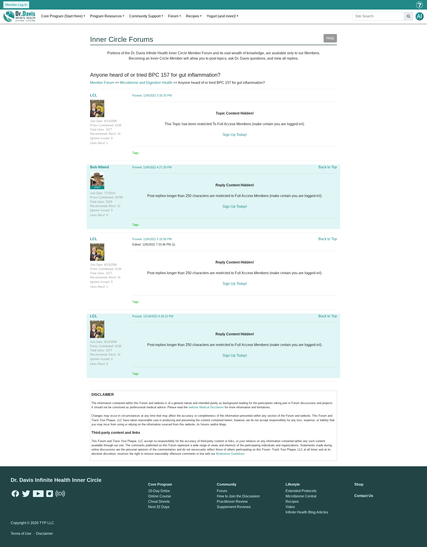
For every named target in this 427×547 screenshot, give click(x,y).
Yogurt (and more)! (221, 16)
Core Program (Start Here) (62, 16)
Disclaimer (44, 533)
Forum (173, 16)
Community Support (145, 16)
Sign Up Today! (235, 135)
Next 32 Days (158, 507)
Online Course (159, 496)
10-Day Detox (159, 491)
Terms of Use (21, 533)
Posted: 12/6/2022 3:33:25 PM (152, 95)
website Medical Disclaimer (206, 407)
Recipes (192, 16)
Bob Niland (99, 167)
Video (290, 507)
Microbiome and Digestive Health (146, 82)
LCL (93, 95)
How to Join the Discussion (238, 496)
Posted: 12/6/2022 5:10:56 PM (152, 239)
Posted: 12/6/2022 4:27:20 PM (152, 167)
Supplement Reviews (234, 507)
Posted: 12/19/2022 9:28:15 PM (152, 316)
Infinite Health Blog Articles (307, 512)
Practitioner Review (232, 501)
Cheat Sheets (159, 501)
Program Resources (106, 16)
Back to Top (327, 167)
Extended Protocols (301, 491)
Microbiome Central (301, 496)
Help (330, 38)
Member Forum (102, 82)
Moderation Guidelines (230, 453)
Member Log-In (16, 4)
